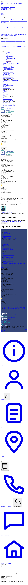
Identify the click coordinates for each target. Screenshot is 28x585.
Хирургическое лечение (6, 9)
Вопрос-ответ (4, 46)
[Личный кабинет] (1, 108)
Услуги (2, 4)
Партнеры (15, 35)
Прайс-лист (6, 244)
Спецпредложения (5, 10)
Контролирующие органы (9, 92)
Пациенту (3, 14)
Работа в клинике (7, 236)
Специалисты (6, 233)
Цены (2, 13)
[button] (3, 51)
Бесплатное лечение (16, 21)
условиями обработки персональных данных (11, 221)
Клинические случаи (5, 29)
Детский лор (7, 3)
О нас (2, 49)
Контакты (5, 234)
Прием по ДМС (8, 21)
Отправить (4, 223)
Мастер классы (19, 29)
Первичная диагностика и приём (8, 5)
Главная (2, 3)
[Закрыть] (1, 197)
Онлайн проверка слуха (16, 19)
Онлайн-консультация (6, 19)
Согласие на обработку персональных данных (14, 307)
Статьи (16, 27)
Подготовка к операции (8, 78)
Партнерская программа (19, 41)
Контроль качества (8, 35)
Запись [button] (2, 583)
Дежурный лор (6, 246)
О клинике (5, 232)
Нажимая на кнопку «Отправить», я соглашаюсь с (13, 221)
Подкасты (24, 27)
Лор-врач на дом (7, 248)
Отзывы (15, 34)
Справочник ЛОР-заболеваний (8, 27)
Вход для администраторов (9, 238)
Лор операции (19, 3)
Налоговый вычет (10, 41)
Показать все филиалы (6, 192)
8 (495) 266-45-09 (4, 267)
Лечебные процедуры (6, 8)
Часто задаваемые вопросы (13, 46)
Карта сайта (3, 331)
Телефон (2, 577)
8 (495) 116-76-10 (10, 108)
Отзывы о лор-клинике (8, 255)
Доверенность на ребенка (9, 105)
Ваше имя (3, 576)
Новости (11, 34)
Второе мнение (6, 74)
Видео (20, 27)
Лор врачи (13, 3)
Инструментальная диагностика (8, 7)
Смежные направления (6, 12)
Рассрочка (3, 41)
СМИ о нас (13, 29)
